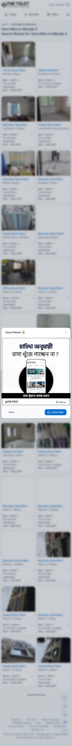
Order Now (58, 412)
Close (11, 412)
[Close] (65, 332)
